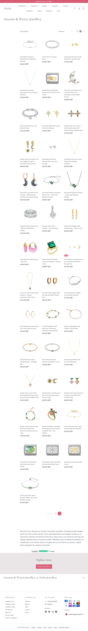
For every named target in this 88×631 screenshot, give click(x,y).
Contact (27, 609)
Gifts (58, 11)
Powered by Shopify (64, 627)
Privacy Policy (9, 615)
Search (27, 612)
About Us (8, 612)
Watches (49, 11)
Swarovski (34, 6)
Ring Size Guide (10, 604)
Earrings (65, 6)
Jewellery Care (9, 601)
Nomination (22, 6)
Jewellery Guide (10, 607)
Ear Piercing (8, 609)
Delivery (27, 601)
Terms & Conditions (11, 618)
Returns (27, 604)
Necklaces (29, 11)
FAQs (26, 607)
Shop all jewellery (44, 566)
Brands (44, 6)
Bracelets (55, 6)
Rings (40, 11)
